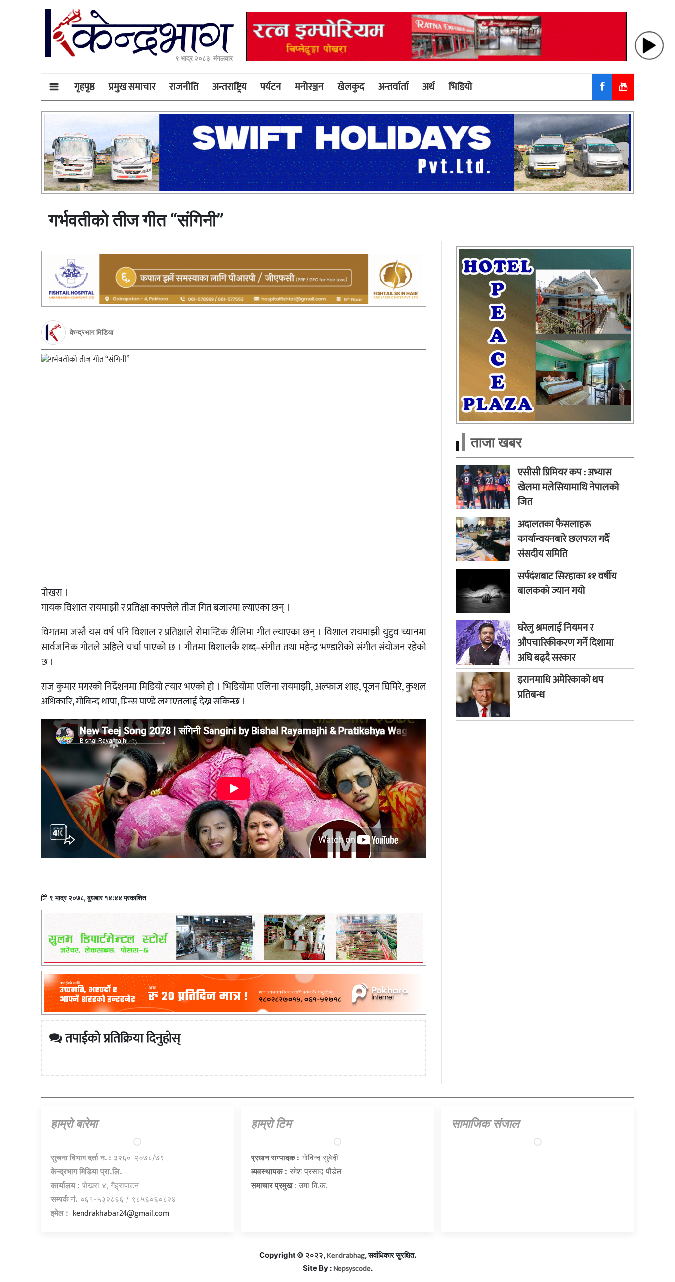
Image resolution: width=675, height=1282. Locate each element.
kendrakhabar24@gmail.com (121, 1213)
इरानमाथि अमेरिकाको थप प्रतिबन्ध (560, 687)
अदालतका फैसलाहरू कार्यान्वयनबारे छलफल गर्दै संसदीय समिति (563, 539)
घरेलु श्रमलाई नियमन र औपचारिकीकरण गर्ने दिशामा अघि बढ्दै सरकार (566, 643)
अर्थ (428, 87)
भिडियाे (460, 87)
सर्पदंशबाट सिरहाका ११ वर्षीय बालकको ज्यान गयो (567, 583)
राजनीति (184, 87)
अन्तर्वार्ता (393, 87)
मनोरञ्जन (309, 87)
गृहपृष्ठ (84, 87)
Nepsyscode (352, 1268)
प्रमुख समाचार (132, 87)
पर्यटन (270, 87)
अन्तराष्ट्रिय (229, 87)
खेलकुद (351, 87)
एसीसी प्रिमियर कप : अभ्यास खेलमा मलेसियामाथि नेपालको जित (568, 487)
